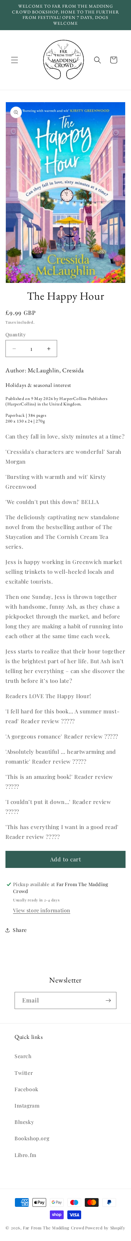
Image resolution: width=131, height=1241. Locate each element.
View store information (41, 910)
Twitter (24, 1072)
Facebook (27, 1089)
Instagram (27, 1105)
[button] (15, 60)
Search (23, 1056)
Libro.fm (25, 1155)
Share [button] (20, 929)
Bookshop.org (32, 1138)
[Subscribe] (108, 1000)
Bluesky (24, 1121)
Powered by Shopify (105, 1227)
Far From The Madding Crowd (53, 1227)
